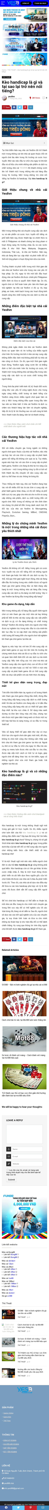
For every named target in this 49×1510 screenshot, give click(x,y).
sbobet (11, 1293)
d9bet (13, 1269)
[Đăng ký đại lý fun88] (24, 15)
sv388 (9, 1296)
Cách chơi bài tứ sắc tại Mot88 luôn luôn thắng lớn (24, 1020)
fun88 (11, 1278)
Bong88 (14, 1254)
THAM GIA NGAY (40, 3)
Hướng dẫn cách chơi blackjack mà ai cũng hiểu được (24, 815)
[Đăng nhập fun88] (24, 59)
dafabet (12, 1261)
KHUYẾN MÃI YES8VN (11, 1444)
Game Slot (7, 1417)
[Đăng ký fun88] (24, 1216)
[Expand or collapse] (44, 143)
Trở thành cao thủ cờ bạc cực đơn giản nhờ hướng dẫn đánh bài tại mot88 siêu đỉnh (24, 1094)
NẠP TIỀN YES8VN (10, 1448)
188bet (14, 1283)
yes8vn (11, 96)
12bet (11, 1264)
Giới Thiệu (28, 1505)
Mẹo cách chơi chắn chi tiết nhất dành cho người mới (22, 425)
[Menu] (3, 3)
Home (4, 70)
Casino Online (8, 1413)
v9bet (11, 1290)
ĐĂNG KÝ (25, 3)
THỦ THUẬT (11, 70)
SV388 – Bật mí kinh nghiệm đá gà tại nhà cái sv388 (24, 985)
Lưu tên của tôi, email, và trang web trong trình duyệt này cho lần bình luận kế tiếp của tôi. (23, 1172)
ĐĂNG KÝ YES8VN (9, 1440)
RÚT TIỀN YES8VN (10, 1452)
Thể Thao (7, 1421)
